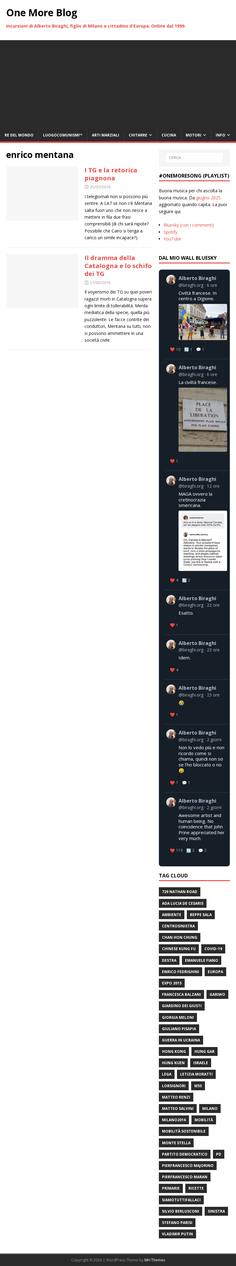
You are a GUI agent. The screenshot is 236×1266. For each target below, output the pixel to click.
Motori (193, 135)
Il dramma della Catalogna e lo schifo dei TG (118, 266)
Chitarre (138, 135)
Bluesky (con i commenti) (188, 225)
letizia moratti (196, 1074)
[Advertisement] (118, 83)
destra (169, 960)
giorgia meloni (178, 1017)
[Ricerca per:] (194, 157)
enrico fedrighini (180, 971)
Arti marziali (105, 135)
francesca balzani (181, 994)
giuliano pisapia (179, 1028)
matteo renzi (176, 1097)
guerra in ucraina (181, 1040)
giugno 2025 (208, 198)
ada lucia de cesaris (182, 903)
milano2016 (174, 1119)
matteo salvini (178, 1108)
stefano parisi (177, 1222)
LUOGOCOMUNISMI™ (62, 135)
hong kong (174, 1051)
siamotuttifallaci (181, 1200)
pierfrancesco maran (184, 1177)
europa (215, 971)
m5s (198, 1085)
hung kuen (173, 1062)
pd (218, 1154)
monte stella (176, 1142)
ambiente (171, 914)
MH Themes (154, 1260)
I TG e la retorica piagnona (111, 174)
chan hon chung (179, 937)
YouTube (172, 239)
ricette (196, 1188)
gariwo (217, 994)
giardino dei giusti (182, 1005)
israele (200, 1062)
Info (220, 135)
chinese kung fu (179, 948)
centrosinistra (178, 926)
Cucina (169, 135)
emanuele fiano (201, 960)
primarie (171, 1188)
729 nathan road (179, 891)
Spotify (170, 232)
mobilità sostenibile (184, 1131)
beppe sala (201, 914)
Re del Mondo (19, 135)
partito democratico (184, 1154)
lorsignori (174, 1085)
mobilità (204, 1119)
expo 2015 (172, 983)
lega (166, 1074)
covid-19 (213, 948)
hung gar (204, 1051)
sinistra (216, 1211)
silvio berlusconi (180, 1211)
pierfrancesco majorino (188, 1165)
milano (210, 1108)
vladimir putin (177, 1234)
